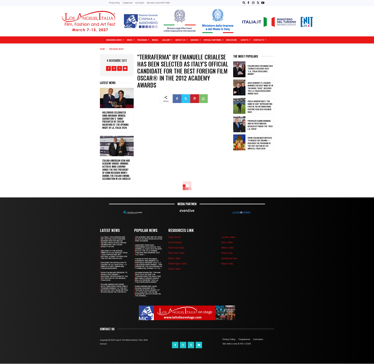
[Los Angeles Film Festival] (187, 21)
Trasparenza (127, 3)
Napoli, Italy (227, 263)
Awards (194, 40)
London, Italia (228, 237)
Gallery (166, 40)
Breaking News (114, 40)
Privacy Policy (114, 3)
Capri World (174, 237)
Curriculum (139, 3)
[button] (244, 3)
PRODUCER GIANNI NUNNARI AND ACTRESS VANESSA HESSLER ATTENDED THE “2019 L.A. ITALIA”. (260, 124)
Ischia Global (174, 242)
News (129, 40)
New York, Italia (176, 252)
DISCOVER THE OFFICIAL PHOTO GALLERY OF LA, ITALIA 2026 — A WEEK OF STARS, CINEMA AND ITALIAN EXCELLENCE (114, 265)
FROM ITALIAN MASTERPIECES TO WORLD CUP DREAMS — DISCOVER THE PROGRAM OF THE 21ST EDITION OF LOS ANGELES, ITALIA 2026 (260, 143)
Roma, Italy (227, 252)
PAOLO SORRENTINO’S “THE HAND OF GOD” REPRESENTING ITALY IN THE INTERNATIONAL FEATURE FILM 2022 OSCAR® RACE (260, 106)
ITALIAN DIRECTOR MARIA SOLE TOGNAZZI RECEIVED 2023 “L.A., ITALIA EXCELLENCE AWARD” (260, 69)
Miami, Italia (174, 258)
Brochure (231, 40)
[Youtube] (263, 3)
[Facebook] (248, 3)
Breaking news (116, 48)
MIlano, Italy (227, 247)
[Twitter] (258, 3)
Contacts (258, 40)
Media (155, 40)
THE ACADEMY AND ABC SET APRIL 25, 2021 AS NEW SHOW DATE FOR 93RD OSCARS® (148, 239)
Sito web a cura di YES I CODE (158, 3)
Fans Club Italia (176, 247)
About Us (180, 40)
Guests (244, 40)
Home (102, 48)
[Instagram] (253, 3)
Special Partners (212, 40)
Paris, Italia (227, 242)
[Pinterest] (194, 98)
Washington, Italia (177, 263)
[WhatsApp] (203, 98)
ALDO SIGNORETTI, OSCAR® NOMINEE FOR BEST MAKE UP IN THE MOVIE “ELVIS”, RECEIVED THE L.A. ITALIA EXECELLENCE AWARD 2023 (260, 88)
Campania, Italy (229, 258)
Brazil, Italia (174, 268)
